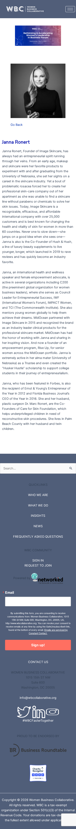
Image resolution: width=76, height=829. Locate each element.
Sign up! (38, 645)
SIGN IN (38, 560)
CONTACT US (38, 662)
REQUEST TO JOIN (38, 565)
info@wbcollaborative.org (38, 698)
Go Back (17, 125)
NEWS (38, 526)
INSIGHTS (38, 516)
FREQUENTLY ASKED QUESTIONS (38, 537)
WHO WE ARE (38, 495)
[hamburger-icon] (70, 9)
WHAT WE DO (38, 505)
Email (9, 592)
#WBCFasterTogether (38, 720)
